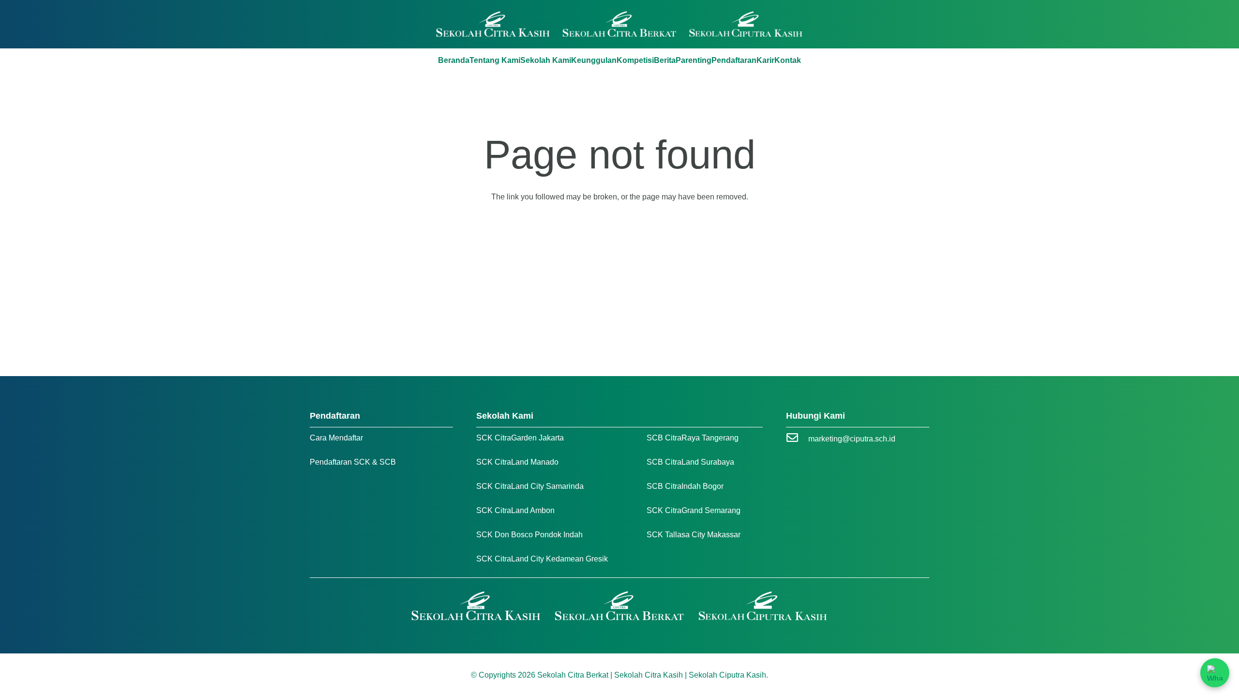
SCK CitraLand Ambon (515, 510)
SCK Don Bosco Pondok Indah (529, 534)
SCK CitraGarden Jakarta (520, 438)
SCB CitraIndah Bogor (685, 486)
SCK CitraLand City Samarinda (530, 486)
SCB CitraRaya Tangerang (693, 438)
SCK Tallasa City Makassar (693, 534)
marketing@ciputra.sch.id (851, 439)
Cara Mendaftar (336, 438)
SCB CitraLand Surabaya (690, 462)
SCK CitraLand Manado (517, 462)
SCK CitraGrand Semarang (693, 510)
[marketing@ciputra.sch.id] (797, 439)
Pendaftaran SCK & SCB (353, 462)
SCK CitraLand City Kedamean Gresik (542, 559)
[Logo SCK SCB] (619, 24)
